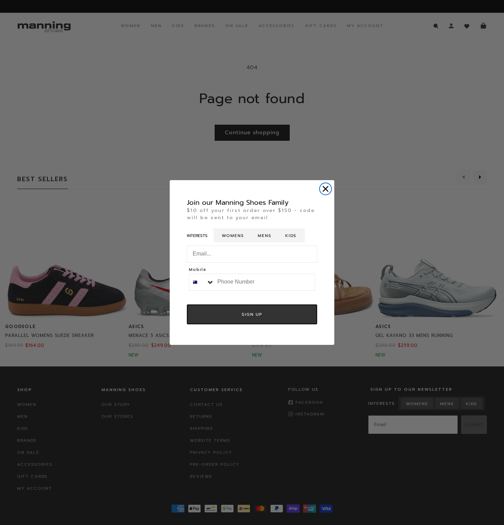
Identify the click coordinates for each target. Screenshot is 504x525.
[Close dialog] (326, 189)
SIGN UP (252, 314)
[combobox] (201, 282)
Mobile (197, 270)
